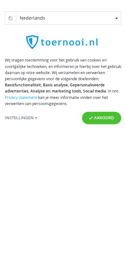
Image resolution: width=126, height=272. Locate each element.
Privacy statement (21, 97)
